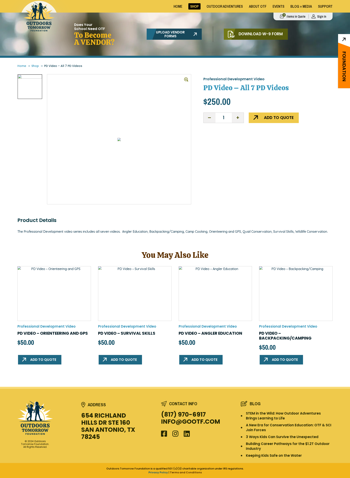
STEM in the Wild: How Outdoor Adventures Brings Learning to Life (283, 416)
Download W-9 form (261, 34)
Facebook (164, 433)
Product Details (37, 220)
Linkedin (187, 433)
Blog (255, 403)
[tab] (37, 220)
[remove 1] (209, 118)
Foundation (344, 66)
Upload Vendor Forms (170, 34)
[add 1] (238, 118)
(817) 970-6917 (183, 414)
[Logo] (47, 418)
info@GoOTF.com (190, 421)
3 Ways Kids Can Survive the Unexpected (282, 436)
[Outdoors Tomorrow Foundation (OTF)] (39, 16)
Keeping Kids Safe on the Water (274, 455)
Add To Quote (279, 117)
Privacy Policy (158, 472)
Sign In (321, 16)
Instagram (175, 433)
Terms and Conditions (186, 472)
